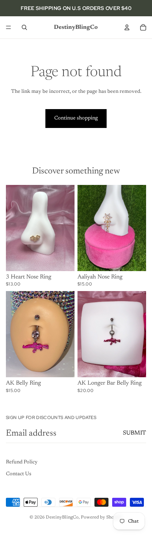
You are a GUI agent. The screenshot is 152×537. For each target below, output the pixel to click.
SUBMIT (134, 433)
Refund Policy (22, 462)
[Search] (24, 27)
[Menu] (8, 27)
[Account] (127, 27)
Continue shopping (76, 118)
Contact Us (18, 474)
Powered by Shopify (101, 517)
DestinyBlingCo (62, 517)
